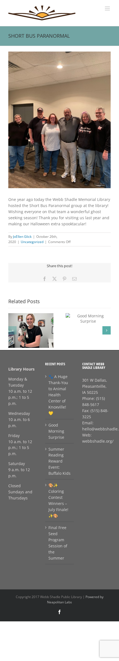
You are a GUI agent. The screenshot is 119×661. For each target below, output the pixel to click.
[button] (12, 330)
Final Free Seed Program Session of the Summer (57, 543)
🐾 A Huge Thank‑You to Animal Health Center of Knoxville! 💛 (58, 395)
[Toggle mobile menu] (108, 8)
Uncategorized (32, 241)
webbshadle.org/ (97, 441)
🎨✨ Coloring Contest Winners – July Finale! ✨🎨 (58, 500)
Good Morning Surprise (56, 431)
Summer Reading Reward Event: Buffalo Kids (59, 461)
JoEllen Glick (22, 236)
